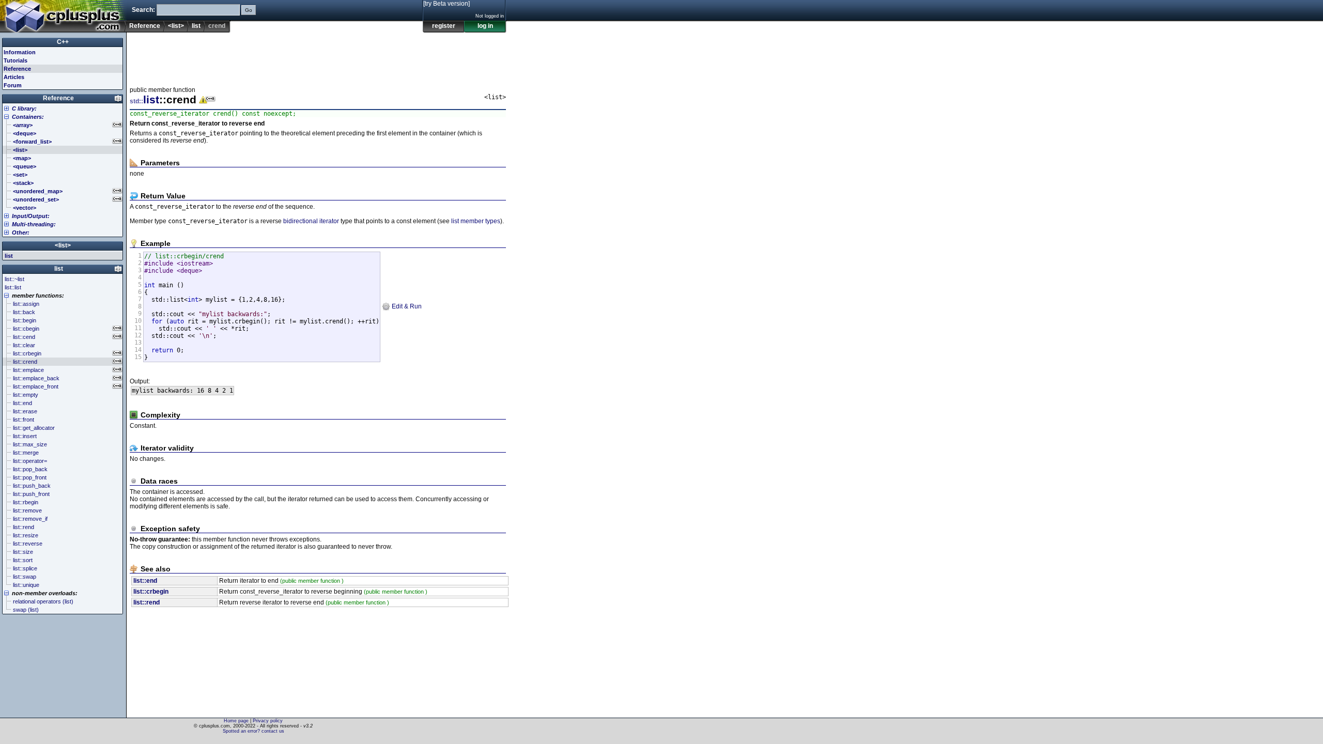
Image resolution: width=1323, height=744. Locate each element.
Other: (20, 232)
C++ (63, 41)
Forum (13, 85)
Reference (144, 25)
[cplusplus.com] (63, 16)
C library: (24, 108)
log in (485, 25)
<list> (176, 25)
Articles (14, 77)
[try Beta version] (446, 3)
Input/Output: (31, 216)
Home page (236, 720)
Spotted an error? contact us (253, 731)
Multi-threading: (34, 224)
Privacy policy (268, 720)
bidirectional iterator (311, 221)
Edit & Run (406, 306)
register (443, 25)
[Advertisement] (318, 56)
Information (20, 52)
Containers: (28, 117)
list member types (475, 221)
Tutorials (15, 60)
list (196, 25)
